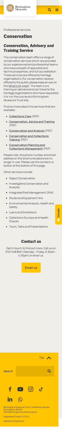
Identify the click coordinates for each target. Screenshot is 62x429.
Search (8, 371)
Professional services (17, 30)
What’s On (15, 86)
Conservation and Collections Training (29, 138)
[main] (31, 181)
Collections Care (20, 116)
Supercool (19, 421)
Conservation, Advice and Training (32, 121)
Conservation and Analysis (27, 131)
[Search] (48, 10)
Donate (58, 212)
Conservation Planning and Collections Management (27, 146)
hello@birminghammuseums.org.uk (20, 411)
